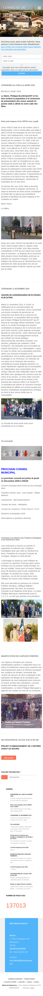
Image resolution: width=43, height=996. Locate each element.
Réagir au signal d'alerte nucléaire (21, 884)
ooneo (32, 988)
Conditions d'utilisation (15, 979)
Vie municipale (14, 824)
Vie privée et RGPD (10, 982)
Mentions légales (29, 979)
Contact (36, 982)
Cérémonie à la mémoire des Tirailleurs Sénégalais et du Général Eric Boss (21, 837)
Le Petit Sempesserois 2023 (19, 867)
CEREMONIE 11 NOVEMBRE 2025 (21, 815)
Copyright (22, 982)
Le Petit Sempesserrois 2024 (19, 847)
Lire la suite (8, 758)
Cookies (29, 982)
